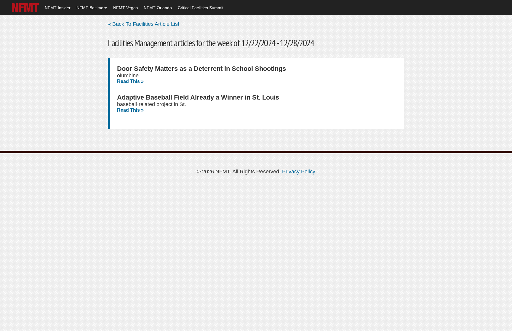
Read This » (130, 81)
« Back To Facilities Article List (143, 24)
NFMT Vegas (125, 7)
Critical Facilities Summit (200, 7)
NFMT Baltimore (91, 7)
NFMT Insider (58, 7)
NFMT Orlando (158, 7)
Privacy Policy (298, 172)
